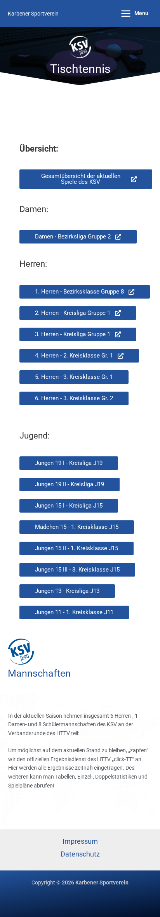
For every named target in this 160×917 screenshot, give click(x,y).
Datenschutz (80, 854)
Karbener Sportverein (33, 13)
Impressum (80, 841)
